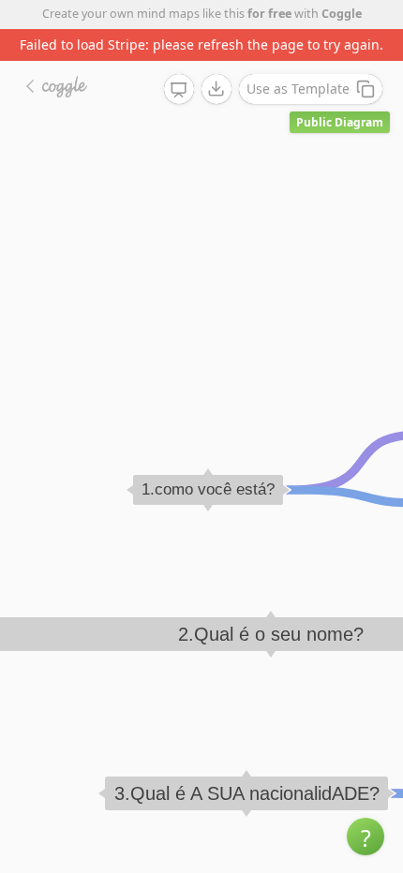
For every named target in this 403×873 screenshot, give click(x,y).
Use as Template (298, 88)
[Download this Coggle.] (216, 89)
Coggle (341, 14)
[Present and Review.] (179, 90)
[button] (365, 836)
